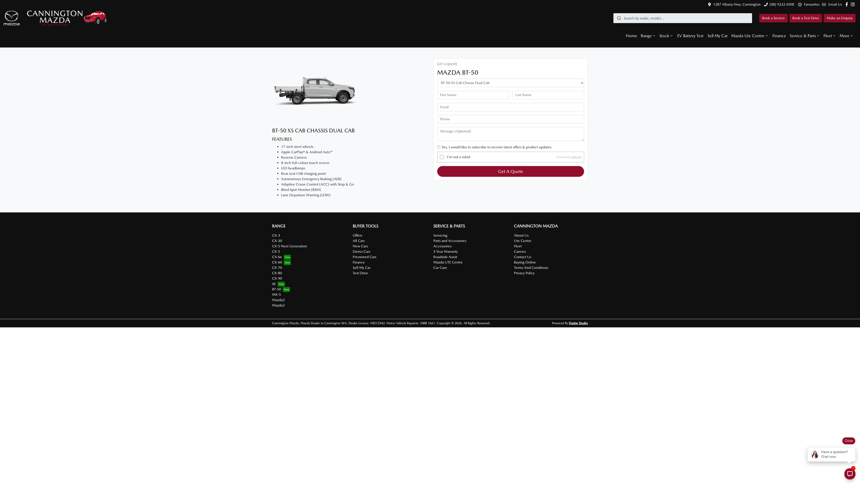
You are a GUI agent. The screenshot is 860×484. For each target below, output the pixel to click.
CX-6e (277, 257)
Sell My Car (717, 35)
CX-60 (277, 262)
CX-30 (277, 241)
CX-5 (276, 251)
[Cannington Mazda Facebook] (848, 4)
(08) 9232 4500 (782, 4)
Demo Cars (361, 251)
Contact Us (522, 257)
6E (274, 284)
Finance (779, 35)
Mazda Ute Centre (747, 35)
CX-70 (277, 268)
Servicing (440, 235)
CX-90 (277, 278)
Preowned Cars (364, 257)
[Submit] (618, 18)
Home (631, 35)
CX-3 (276, 235)
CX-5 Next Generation (289, 246)
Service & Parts (803, 35)
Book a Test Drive (805, 18)
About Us (521, 235)
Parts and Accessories (449, 241)
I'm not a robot (458, 157)
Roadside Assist (445, 257)
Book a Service (773, 18)
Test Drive (360, 273)
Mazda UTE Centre (448, 262)
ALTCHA (576, 157)
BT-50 (276, 289)
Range (646, 35)
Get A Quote (510, 171)
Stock (664, 35)
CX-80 (277, 273)
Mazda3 (278, 305)
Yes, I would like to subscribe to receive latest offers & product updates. (497, 147)
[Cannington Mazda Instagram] (854, 4)
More (844, 35)
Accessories (442, 246)
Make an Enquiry (840, 18)
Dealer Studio (578, 323)
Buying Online (525, 262)
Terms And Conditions (531, 268)
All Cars (359, 241)
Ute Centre (522, 241)
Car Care (440, 268)
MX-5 (276, 294)
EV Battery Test (690, 35)
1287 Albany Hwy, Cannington (737, 4)
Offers (357, 235)
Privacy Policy (524, 273)
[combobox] (682, 18)
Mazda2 (278, 300)
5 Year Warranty (445, 251)
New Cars (360, 246)
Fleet (827, 35)
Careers (520, 251)
